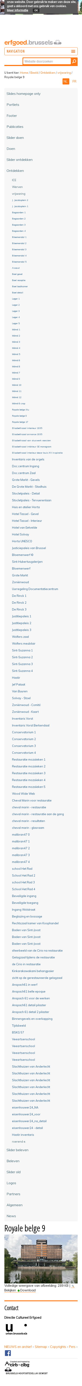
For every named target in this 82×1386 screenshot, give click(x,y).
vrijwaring (64, 72)
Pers (72, 1347)
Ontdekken (47, 72)
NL (66, 81)
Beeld (34, 72)
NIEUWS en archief (18, 1347)
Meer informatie (17, 10)
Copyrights (58, 1347)
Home (24, 72)
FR (74, 81)
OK (36, 10)
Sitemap (41, 1347)
